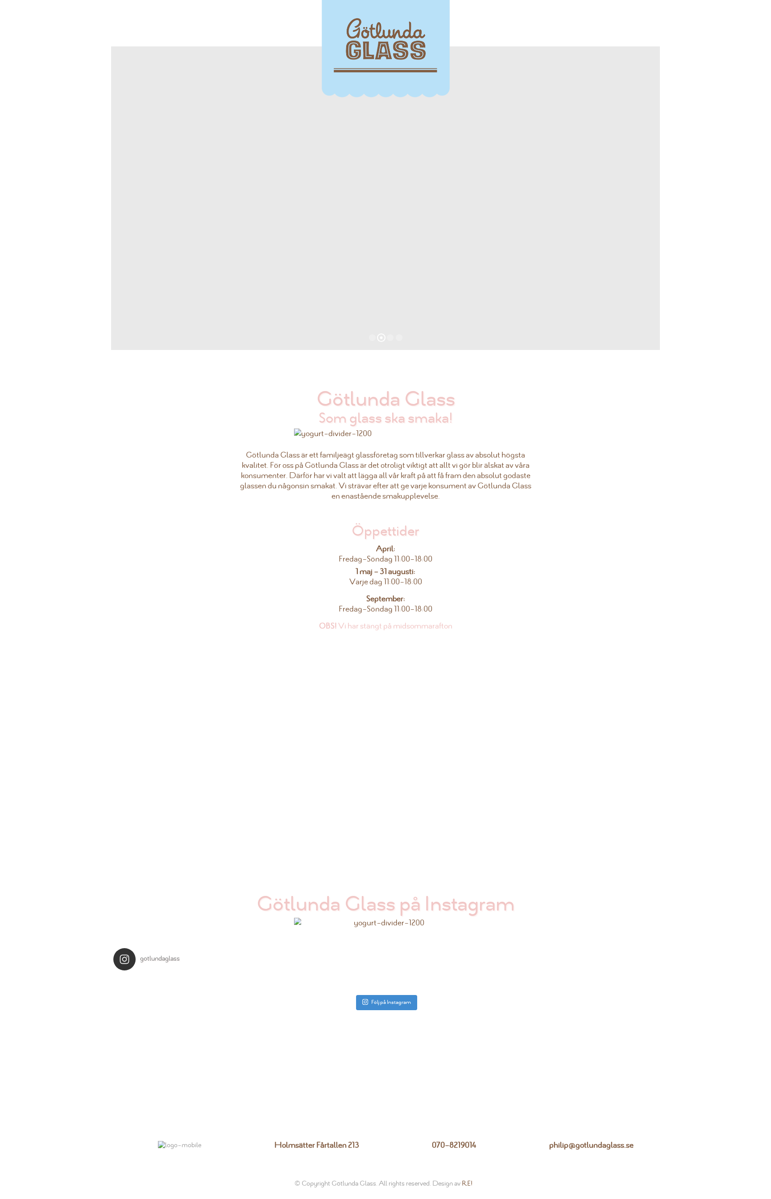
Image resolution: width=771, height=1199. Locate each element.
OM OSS (183, 23)
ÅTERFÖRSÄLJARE (544, 23)
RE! (467, 1183)
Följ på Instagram (391, 1002)
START (141, 23)
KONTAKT (616, 23)
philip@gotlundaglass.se (591, 1145)
